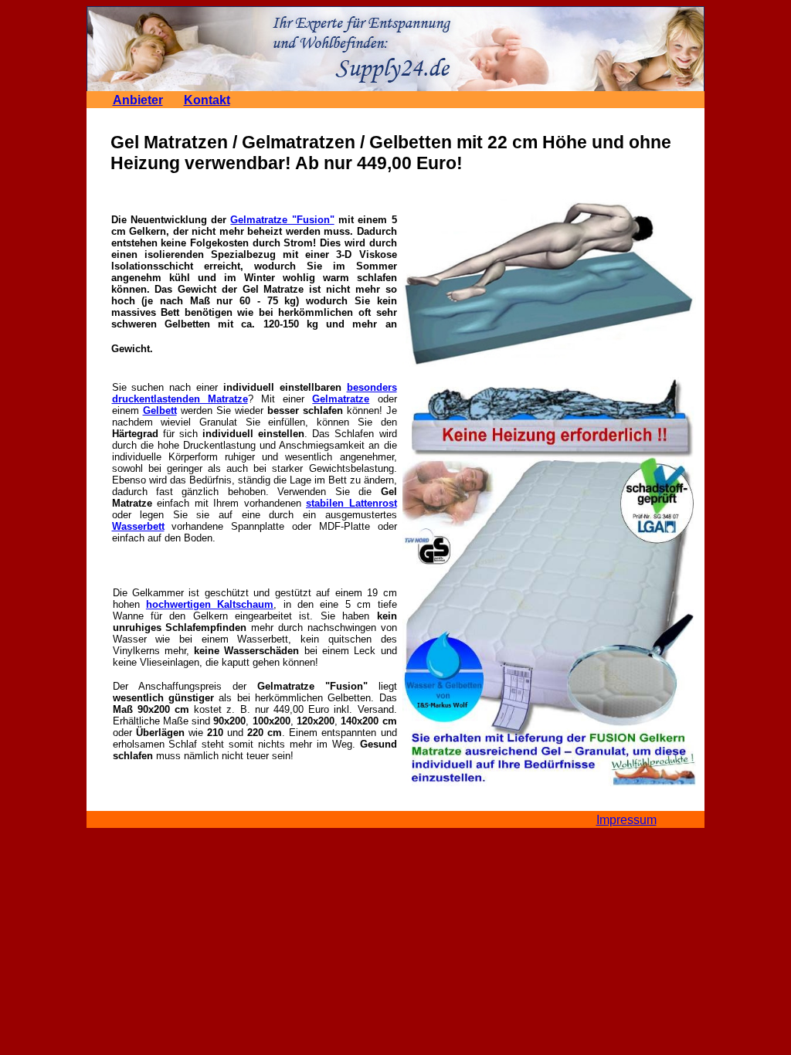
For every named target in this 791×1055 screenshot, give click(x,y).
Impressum (626, 819)
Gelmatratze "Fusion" (282, 220)
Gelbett (160, 410)
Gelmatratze (340, 399)
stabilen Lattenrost (351, 503)
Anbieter (138, 100)
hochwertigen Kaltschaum (209, 604)
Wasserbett (138, 526)
